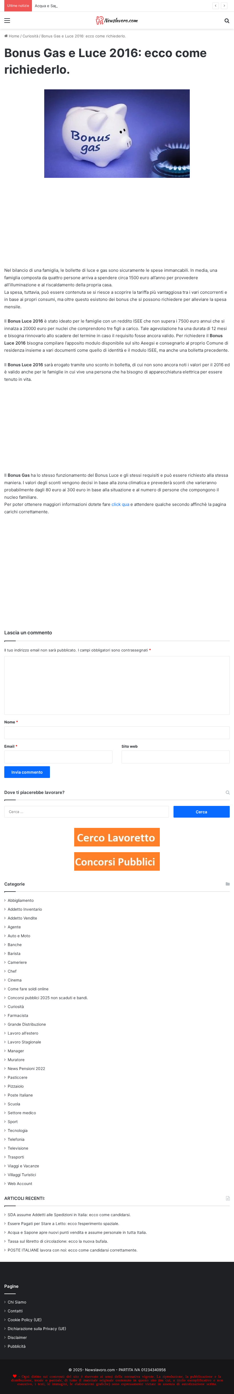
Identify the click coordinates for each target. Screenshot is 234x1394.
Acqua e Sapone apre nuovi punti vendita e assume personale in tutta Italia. (77, 1232)
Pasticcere (17, 1077)
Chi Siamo (17, 1302)
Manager (16, 1051)
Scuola (14, 1104)
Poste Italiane (20, 1095)
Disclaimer (17, 1337)
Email (10, 746)
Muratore (16, 1059)
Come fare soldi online (28, 989)
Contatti (15, 1311)
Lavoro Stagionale (24, 1042)
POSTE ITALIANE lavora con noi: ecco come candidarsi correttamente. (73, 1250)
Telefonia (16, 1139)
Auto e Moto (19, 936)
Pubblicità (17, 1346)
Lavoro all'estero (23, 1033)
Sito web (130, 746)
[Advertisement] (117, 225)
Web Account (20, 1183)
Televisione (18, 1148)
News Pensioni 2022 (26, 1068)
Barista (14, 953)
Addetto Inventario (25, 909)
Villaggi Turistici (22, 1174)
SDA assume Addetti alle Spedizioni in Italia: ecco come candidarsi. (69, 1214)
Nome (11, 722)
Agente (14, 927)
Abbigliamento (21, 900)
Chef (12, 971)
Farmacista (18, 1015)
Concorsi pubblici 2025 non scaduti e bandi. (48, 997)
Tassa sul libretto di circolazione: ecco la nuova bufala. (58, 1241)
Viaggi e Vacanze (23, 1166)
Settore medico (22, 1113)
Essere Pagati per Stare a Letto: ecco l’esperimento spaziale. (63, 1223)
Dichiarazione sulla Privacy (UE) (37, 1328)
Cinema (15, 980)
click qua (120, 504)
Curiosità (30, 36)
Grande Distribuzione (27, 1024)
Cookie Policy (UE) (25, 1319)
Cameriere (17, 962)
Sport (13, 1121)
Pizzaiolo (16, 1086)
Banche (15, 944)
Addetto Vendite (22, 918)
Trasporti (16, 1157)
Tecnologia (18, 1130)
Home (13, 36)
